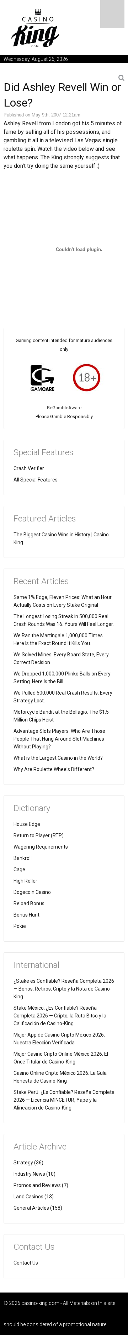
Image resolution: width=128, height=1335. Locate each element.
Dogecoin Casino (32, 892)
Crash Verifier (29, 468)
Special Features (44, 452)
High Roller (25, 881)
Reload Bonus (29, 903)
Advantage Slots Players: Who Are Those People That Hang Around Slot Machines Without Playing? (59, 738)
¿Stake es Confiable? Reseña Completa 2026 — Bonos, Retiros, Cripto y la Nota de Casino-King (64, 988)
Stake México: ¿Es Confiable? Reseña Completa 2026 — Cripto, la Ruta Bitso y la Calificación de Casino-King (60, 1015)
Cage (19, 869)
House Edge (27, 824)
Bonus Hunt (26, 915)
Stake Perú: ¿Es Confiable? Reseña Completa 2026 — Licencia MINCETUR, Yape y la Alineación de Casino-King (64, 1100)
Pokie (20, 926)
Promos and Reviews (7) (41, 1185)
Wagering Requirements (41, 847)
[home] (36, 27)
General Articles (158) (38, 1208)
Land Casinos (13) (34, 1196)
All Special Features (36, 480)
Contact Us (26, 1263)
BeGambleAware (64, 407)
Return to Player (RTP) (39, 835)
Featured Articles (45, 519)
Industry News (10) (34, 1174)
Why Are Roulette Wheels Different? (54, 769)
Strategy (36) (28, 1162)
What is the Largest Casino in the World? (58, 758)
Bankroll (23, 858)
